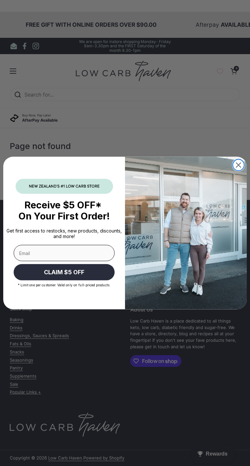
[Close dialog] (238, 165)
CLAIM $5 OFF (64, 272)
